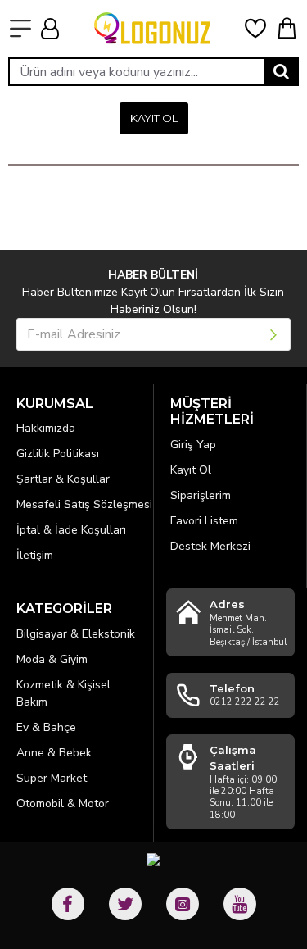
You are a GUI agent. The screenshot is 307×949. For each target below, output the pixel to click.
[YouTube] (239, 904)
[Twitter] (125, 904)
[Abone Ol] (275, 334)
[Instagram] (182, 904)
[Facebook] (68, 904)
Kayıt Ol (154, 118)
